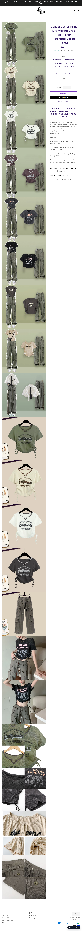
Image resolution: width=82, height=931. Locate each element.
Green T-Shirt (57, 59)
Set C (54, 70)
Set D (60, 70)
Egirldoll (77, 917)
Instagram (34, 918)
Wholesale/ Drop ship (8, 923)
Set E (67, 70)
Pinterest (33, 915)
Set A (66, 66)
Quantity (59, 87)
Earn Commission (7, 920)
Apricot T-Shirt (70, 59)
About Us (5, 915)
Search (4, 913)
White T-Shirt (58, 63)
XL (67, 82)
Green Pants (58, 66)
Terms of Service (7, 918)
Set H (64, 73)
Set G (57, 73)
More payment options (63, 101)
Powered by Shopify (74, 920)
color (63, 56)
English (75, 913)
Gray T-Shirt (70, 63)
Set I (70, 73)
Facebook (34, 913)
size (64, 78)
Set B (72, 66)
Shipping (56, 50)
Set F (73, 70)
